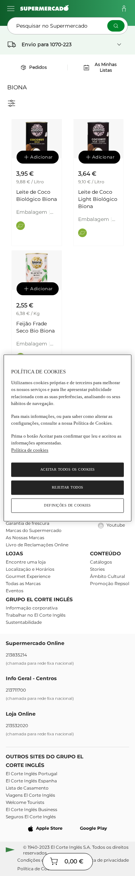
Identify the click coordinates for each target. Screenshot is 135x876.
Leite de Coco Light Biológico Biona (97, 199)
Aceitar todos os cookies (67, 470)
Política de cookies (29, 450)
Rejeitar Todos (68, 488)
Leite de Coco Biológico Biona (36, 195)
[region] (67, 438)
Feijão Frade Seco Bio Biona (35, 327)
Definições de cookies (67, 506)
